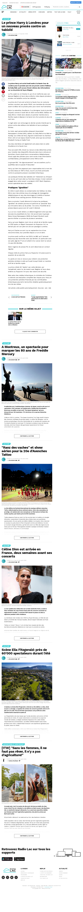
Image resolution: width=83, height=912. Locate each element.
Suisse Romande (63, 873)
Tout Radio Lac (44, 878)
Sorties (49, 12)
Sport (60, 876)
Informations (43, 876)
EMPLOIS (23, 880)
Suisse (60, 874)
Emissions (13, 12)
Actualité (22, 12)
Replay (48, 7)
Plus (69, 12)
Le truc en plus (63, 878)
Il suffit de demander (46, 873)
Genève (61, 871)
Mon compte (76, 2)
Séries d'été (32, 12)
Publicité (4, 2)
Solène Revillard (13, 760)
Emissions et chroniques (27, 873)
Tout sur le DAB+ (59, 12)
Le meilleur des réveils (46, 871)
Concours (41, 12)
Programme (37, 7)
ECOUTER (26, 7)
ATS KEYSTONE (12, 35)
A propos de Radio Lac (27, 876)
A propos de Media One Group (28, 2)
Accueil (23, 871)
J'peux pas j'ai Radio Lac (46, 874)
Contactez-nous (13, 2)
